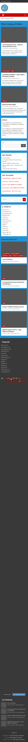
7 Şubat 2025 (5, 48)
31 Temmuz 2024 (6, 78)
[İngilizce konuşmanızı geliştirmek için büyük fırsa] (14, 392)
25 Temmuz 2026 (6, 286)
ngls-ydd (4, 184)
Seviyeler (4, 226)
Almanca (4, 209)
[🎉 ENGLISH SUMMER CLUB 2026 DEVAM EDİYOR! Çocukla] (14, 438)
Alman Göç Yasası (16, 191)
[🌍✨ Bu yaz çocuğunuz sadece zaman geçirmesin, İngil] (14, 515)
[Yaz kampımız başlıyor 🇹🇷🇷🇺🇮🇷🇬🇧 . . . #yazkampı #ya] (14, 530)
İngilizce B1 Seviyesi (17, 178)
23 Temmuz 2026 (6, 308)
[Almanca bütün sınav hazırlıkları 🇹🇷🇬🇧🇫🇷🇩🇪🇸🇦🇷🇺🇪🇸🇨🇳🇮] (14, 469)
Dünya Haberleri (6, 213)
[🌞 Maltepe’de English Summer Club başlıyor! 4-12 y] (14, 499)
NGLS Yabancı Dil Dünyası (17, 735)
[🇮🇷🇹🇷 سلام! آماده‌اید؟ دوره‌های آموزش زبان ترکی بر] (14, 684)
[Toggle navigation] (3, 15)
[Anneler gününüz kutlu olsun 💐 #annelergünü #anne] (14, 592)
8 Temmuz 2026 (6, 333)
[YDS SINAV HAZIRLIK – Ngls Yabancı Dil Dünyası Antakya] (14, 65)
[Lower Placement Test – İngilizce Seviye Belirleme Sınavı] (14, 35)
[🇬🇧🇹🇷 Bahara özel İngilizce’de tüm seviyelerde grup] (14, 669)
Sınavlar (4, 230)
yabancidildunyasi (13, 48)
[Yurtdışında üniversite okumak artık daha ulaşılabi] (14, 422)
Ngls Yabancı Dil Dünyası (16, 737)
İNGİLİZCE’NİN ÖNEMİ (9, 104)
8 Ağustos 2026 (6, 261)
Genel (4, 41)
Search (24, 199)
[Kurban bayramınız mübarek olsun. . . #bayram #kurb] (14, 546)
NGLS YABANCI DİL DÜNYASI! (14, 184)
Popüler (4, 223)
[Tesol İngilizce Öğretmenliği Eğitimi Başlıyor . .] (14, 407)
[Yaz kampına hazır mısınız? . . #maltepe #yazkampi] (14, 607)
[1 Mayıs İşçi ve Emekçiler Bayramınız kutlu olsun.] (14, 623)
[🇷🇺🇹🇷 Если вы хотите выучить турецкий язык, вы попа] (14, 653)
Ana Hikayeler (6, 71)
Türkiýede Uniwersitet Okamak (9, 168)
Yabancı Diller (5, 232)
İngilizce (5, 101)
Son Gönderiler (7, 700)
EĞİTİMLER (5, 215)
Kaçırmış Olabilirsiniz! (9, 239)
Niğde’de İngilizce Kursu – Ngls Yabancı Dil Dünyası (15, 722)
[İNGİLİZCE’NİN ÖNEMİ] (14, 95)
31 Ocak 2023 (5, 106)
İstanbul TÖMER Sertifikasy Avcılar (10, 163)
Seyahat (4, 228)
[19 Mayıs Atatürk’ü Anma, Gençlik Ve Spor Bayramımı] (14, 561)
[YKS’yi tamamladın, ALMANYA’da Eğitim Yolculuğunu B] (14, 453)
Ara (3, 142)
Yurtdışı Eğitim (5, 234)
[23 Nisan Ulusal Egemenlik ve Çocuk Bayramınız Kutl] (14, 638)
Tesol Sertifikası (6, 158)
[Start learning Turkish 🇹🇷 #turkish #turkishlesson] (14, 576)
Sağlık (3, 224)
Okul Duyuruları (5, 221)
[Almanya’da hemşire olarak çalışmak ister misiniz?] (14, 484)
